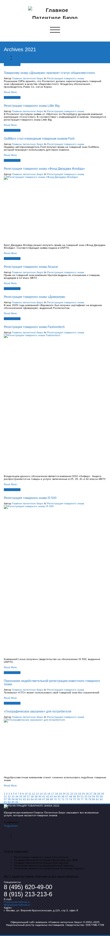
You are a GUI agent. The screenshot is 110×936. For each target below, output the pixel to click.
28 (94, 793)
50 (78, 796)
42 (47, 796)
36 (24, 796)
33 (13, 796)
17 (52, 793)
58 (9, 799)
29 (98, 793)
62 (24, 799)
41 (43, 796)
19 (60, 793)
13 (37, 793)
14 (41, 793)
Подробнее (11, 825)
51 (82, 796)
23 (75, 793)
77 (82, 799)
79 (89, 799)
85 (13, 802)
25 (83, 793)
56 (101, 796)
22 (71, 793)
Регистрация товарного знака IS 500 (30, 497)
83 (5, 802)
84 (9, 802)
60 (16, 799)
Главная (19, 56)
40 (39, 796)
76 (78, 799)
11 (29, 793)
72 (62, 799)
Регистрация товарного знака (65, 78)
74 (70, 799)
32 (9, 796)
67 (43, 799)
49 (74, 796)
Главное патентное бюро (27, 78)
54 (93, 796)
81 (97, 799)
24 (79, 793)
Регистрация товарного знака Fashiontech (34, 326)
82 (101, 799)
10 (26, 793)
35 (20, 796)
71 (59, 799)
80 (93, 799)
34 (16, 796)
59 (13, 799)
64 (32, 799)
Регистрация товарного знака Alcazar (31, 266)
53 (89, 796)
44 (55, 796)
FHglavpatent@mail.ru (17, 902)
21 (68, 793)
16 (48, 793)
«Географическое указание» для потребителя (37, 711)
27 (91, 793)
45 (59, 796)
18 (56, 793)
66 (39, 799)
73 (66, 799)
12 (33, 793)
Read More (10, 92)
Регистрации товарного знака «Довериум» (34, 296)
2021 (17, 59)
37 (28, 796)
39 (36, 796)
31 (5, 796)
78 (85, 799)
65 (36, 799)
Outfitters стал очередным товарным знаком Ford (39, 138)
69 (51, 799)
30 (102, 793)
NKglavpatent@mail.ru (17, 904)
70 (55, 799)
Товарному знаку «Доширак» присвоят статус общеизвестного (49, 72)
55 (97, 796)
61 (20, 799)
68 (47, 799)
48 (70, 796)
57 (5, 799)
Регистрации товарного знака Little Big (32, 105)
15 (45, 793)
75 (74, 799)
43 (51, 796)
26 (87, 793)
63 (28, 799)
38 (32, 796)
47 (66, 796)
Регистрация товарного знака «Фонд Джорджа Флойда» (44, 168)
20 (64, 793)
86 (16, 802)
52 (85, 796)
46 (62, 796)
